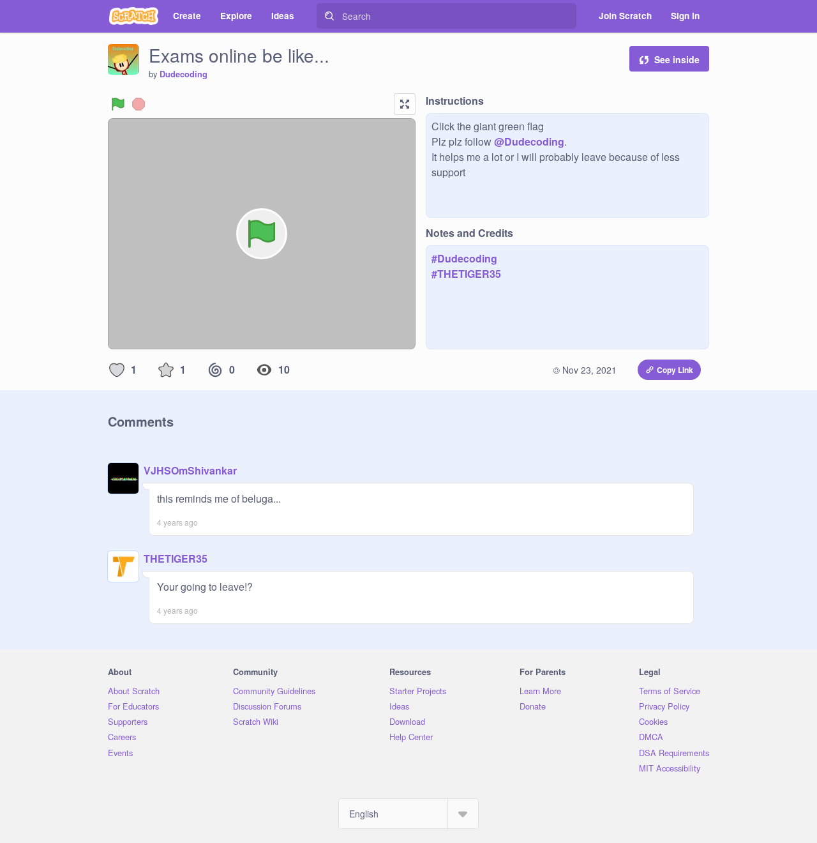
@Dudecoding (529, 141)
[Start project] (118, 104)
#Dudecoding (464, 258)
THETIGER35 (175, 558)
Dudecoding (183, 74)
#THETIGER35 (466, 273)
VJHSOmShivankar (190, 470)
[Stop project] (138, 104)
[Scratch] (134, 16)
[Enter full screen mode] (405, 104)
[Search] (329, 16)
